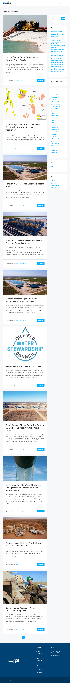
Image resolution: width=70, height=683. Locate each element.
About (56, 3)
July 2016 (54, 148)
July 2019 (54, 120)
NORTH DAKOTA (40, 662)
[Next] (30, 637)
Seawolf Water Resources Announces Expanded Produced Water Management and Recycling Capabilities (58, 44)
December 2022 (56, 101)
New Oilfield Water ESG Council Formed (24, 366)
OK (37, 667)
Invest (52, 3)
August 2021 (55, 108)
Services (43, 3)
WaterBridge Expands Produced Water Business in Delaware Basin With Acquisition (23, 127)
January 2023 (55, 99)
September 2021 (56, 106)
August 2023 (55, 95)
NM (38, 658)
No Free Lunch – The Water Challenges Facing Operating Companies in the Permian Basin (23, 488)
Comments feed (56, 185)
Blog (60, 3)
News (16, 148)
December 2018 (56, 129)
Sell (49, 3)
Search (63, 18)
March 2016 (55, 152)
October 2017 (55, 141)
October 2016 (55, 145)
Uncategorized (18, 80)
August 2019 (55, 118)
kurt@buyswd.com (56, 655)
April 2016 (54, 150)
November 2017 (56, 138)
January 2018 (55, 136)
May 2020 (54, 113)
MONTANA (39, 672)
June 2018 (55, 134)
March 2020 (55, 115)
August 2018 (55, 131)
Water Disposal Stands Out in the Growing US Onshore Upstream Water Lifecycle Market (25, 428)
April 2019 (54, 125)
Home (38, 3)
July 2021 (54, 111)
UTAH (38, 665)
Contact (64, 3)
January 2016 (55, 155)
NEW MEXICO (40, 653)
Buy (47, 3)
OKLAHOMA (39, 660)
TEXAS (38, 651)
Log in (53, 180)
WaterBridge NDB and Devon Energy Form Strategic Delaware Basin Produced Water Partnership (57, 35)
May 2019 (54, 122)
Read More (40, 80)
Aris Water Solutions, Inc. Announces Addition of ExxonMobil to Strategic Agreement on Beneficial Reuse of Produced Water (57, 59)
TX (37, 656)
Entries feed (55, 183)
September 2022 (56, 104)
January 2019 (55, 127)
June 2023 (55, 97)
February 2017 (55, 143)
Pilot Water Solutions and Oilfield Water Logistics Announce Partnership (57, 51)
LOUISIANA (39, 669)
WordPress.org (56, 187)
